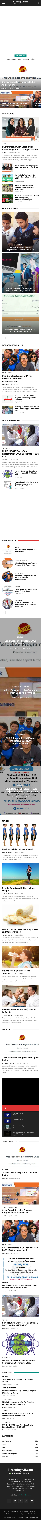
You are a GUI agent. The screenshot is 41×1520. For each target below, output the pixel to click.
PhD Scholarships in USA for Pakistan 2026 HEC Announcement (17, 378)
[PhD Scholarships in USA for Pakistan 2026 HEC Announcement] (20, 360)
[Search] (38, 3)
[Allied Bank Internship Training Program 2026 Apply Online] (16, 99)
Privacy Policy (24, 1511)
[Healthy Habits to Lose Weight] (20, 835)
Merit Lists (9, 1514)
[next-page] (6, 338)
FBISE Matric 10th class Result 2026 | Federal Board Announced (26, 591)
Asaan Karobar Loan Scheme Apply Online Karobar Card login (20, 330)
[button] (3, 3)
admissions (6, 448)
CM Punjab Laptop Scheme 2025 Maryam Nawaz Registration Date (20, 289)
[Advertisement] (20, 30)
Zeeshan (5, 384)
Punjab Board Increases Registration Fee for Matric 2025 (20, 248)
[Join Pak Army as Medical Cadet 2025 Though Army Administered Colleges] (7, 198)
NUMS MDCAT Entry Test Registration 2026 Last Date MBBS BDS (20, 454)
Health (4, 852)
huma (4, 152)
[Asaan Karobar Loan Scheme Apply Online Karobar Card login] (20, 314)
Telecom (4, 79)
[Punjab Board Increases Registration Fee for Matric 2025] (20, 232)
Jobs (4, 143)
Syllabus (23, 1514)
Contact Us (14, 1511)
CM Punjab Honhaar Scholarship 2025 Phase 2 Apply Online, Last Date (27, 408)
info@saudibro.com (25, 1495)
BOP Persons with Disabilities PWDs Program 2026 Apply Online (20, 148)
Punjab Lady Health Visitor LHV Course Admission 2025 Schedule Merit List (26, 484)
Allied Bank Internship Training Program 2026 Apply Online (26, 564)
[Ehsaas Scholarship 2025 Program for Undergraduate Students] (7, 399)
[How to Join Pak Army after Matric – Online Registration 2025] (7, 178)
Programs (16, 1514)
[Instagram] (15, 1501)
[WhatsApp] (26, 1501)
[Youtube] (32, 1501)
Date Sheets (31, 1514)
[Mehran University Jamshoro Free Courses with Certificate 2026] (7, 474)
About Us (6, 1511)
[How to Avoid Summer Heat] (20, 957)
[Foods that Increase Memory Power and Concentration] (20, 915)
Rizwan (10, 852)
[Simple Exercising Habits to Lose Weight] (20, 874)
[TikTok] (20, 1501)
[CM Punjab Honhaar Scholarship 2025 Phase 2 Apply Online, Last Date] (7, 410)
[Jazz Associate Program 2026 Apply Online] (20, 76)
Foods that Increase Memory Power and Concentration (20, 930)
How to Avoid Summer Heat (16, 970)
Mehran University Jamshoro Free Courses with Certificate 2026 (26, 473)
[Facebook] (9, 1501)
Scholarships (7, 373)
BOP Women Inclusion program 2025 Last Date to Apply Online (26, 167)
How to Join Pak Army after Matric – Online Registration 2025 (25, 177)
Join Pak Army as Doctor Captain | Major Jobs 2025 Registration (24, 187)
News (20, 244)
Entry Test (32, 1511)
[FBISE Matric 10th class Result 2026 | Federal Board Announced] (7, 590)
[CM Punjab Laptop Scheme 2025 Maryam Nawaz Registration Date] (20, 273)
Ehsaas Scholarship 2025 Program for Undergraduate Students (25, 398)
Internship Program (21, 560)
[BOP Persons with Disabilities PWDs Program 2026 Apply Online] (20, 129)
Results (17, 586)
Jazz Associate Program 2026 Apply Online (21, 59)
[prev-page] (3, 338)
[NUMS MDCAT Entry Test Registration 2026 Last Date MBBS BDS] (20, 435)
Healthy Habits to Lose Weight (17, 849)
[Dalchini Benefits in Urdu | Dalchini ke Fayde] (20, 996)
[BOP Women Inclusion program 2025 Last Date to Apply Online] (7, 167)
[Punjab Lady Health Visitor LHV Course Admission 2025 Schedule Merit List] (7, 485)
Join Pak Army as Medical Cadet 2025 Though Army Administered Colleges (27, 198)
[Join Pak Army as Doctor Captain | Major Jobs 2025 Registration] (7, 188)
